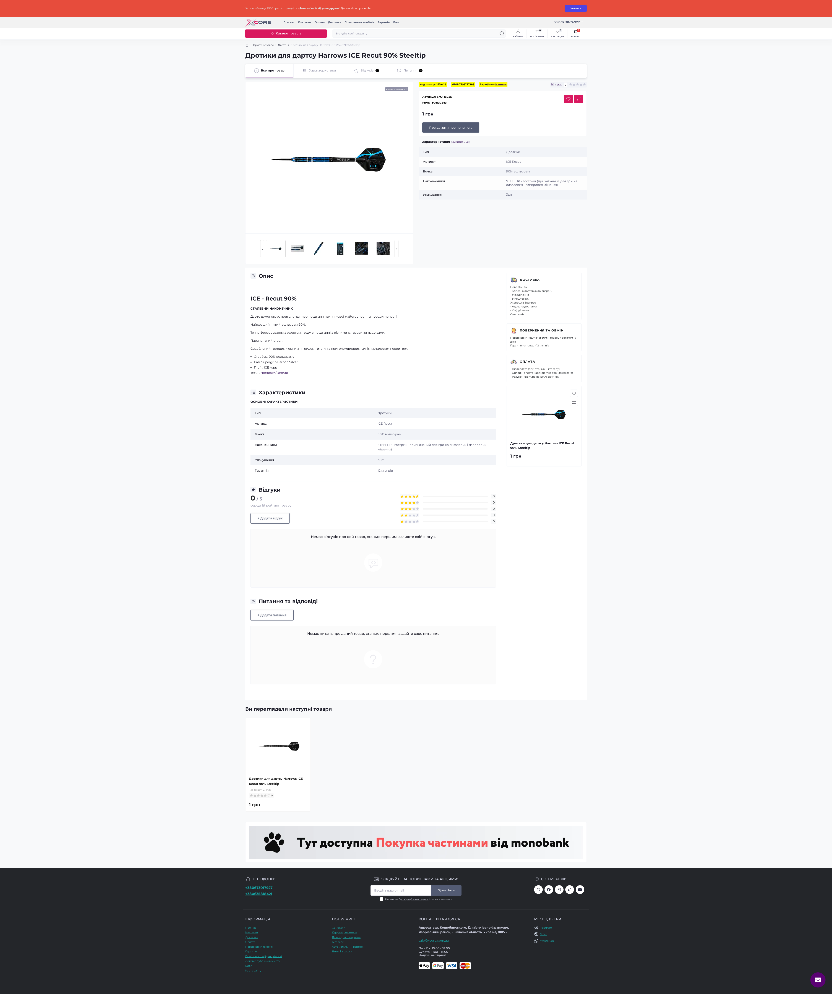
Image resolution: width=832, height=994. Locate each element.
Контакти (304, 22)
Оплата (320, 22)
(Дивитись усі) (460, 141)
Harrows (501, 84)
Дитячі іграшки (342, 951)
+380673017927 (259, 888)
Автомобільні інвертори (348, 946)
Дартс (282, 45)
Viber (543, 934)
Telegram (546, 927)
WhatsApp (547, 940)
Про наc (288, 22)
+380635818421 (258, 894)
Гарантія (384, 22)
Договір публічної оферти (413, 899)
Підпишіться (446, 890)
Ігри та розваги (263, 45)
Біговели (338, 942)
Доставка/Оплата (274, 373)
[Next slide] (396, 248)
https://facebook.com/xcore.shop (548, 889)
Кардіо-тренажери (344, 932)
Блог (396, 22)
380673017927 (538, 889)
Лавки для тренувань (346, 937)
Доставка (334, 22)
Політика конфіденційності (263, 956)
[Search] (502, 33)
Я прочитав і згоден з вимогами (418, 899)
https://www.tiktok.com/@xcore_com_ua (569, 889)
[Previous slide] (262, 248)
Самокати (338, 927)
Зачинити (575, 8)
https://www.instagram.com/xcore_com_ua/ (559, 889)
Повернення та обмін (359, 22)
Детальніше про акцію (356, 8)
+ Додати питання (272, 615)
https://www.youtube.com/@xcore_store (580, 889)
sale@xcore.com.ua (434, 940)
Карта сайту (253, 970)
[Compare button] (578, 99)
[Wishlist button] (568, 99)
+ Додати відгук (270, 518)
